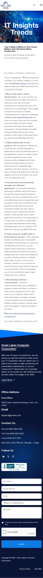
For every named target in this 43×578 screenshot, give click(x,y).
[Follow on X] (8, 456)
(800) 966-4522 (15, 429)
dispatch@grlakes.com (11, 415)
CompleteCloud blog (17, 83)
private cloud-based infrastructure (19, 117)
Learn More (6, 380)
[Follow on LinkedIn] (3, 456)
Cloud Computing (21, 58)
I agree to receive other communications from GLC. (21, 523)
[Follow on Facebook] (13, 456)
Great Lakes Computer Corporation (21, 55)
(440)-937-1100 (14, 438)
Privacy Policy (25, 569)
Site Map (38, 569)
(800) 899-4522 (17, 433)
